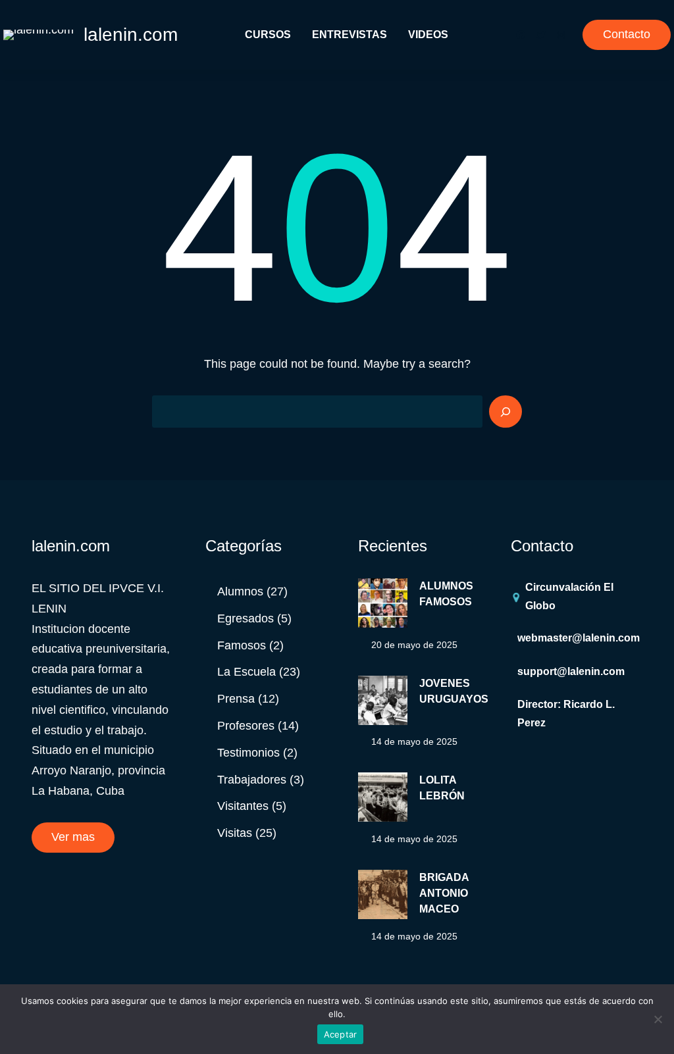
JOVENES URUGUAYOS (453, 691)
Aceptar (340, 1034)
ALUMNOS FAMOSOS (446, 593)
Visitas (234, 833)
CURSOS (268, 34)
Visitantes (243, 806)
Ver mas (73, 836)
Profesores (245, 725)
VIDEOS (428, 34)
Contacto (626, 34)
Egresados (245, 618)
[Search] (505, 411)
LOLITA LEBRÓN (442, 787)
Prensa (236, 698)
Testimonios (248, 752)
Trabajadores (251, 779)
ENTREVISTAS (349, 34)
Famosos (241, 645)
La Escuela (246, 671)
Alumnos (240, 591)
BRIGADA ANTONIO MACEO (444, 893)
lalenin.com (131, 34)
